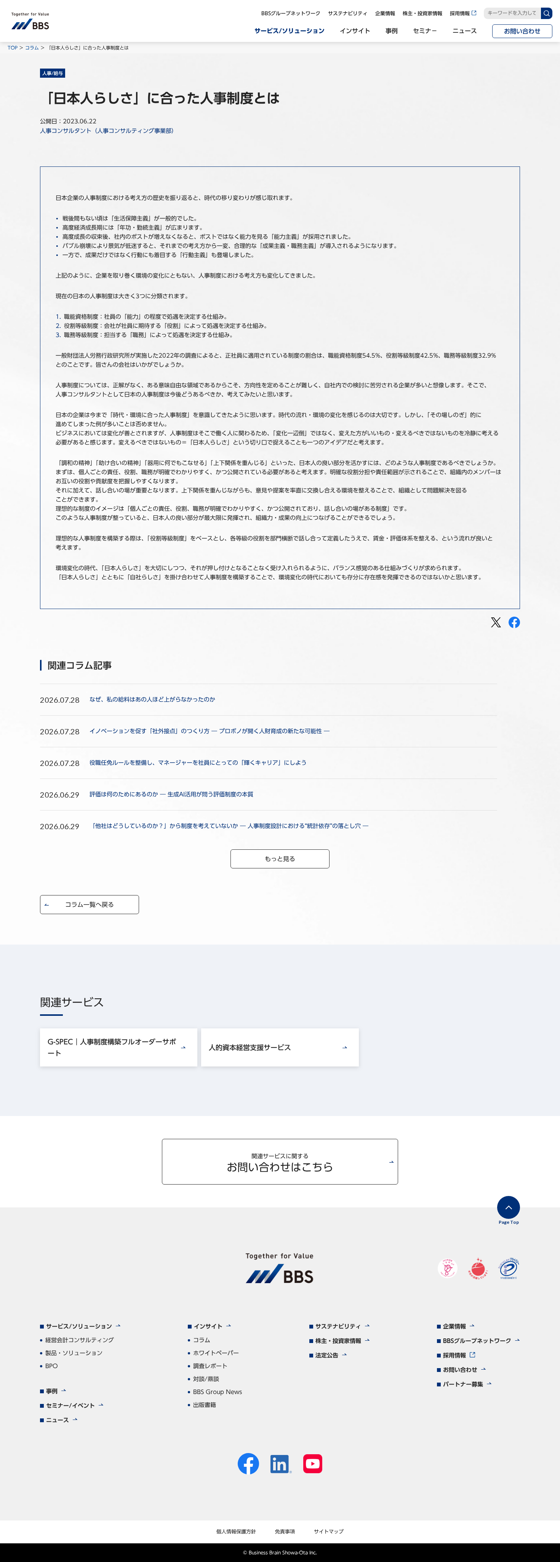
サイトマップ (329, 1531)
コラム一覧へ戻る (89, 905)
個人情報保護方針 (236, 1531)
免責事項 (285, 1531)
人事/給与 (52, 73)
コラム (32, 47)
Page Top (509, 1222)
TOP (13, 47)
